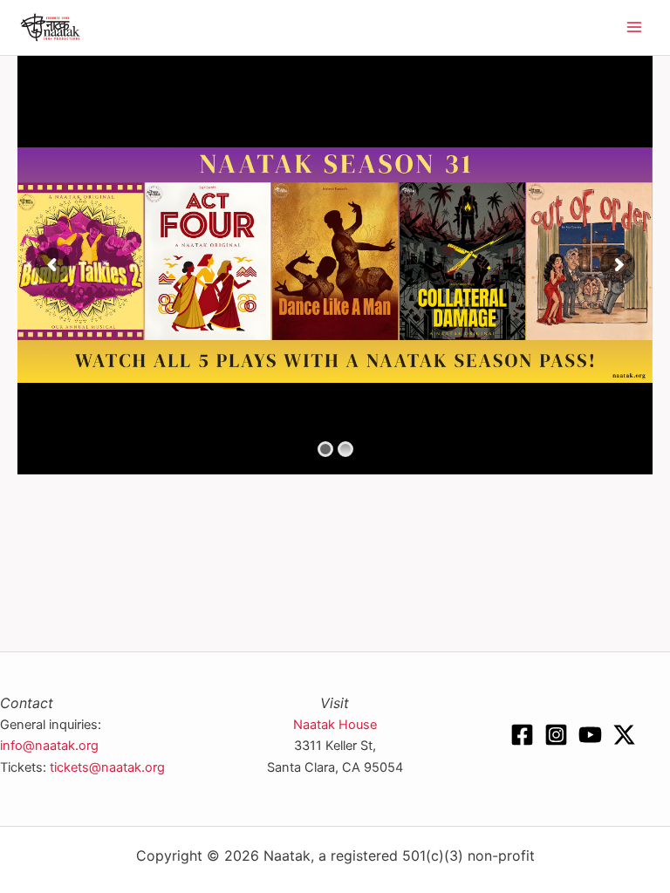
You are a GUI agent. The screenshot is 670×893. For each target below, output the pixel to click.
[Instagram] (556, 734)
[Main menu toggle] (634, 28)
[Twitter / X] (624, 734)
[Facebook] (522, 734)
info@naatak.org (49, 745)
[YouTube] (590, 734)
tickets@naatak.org (107, 767)
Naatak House (335, 725)
